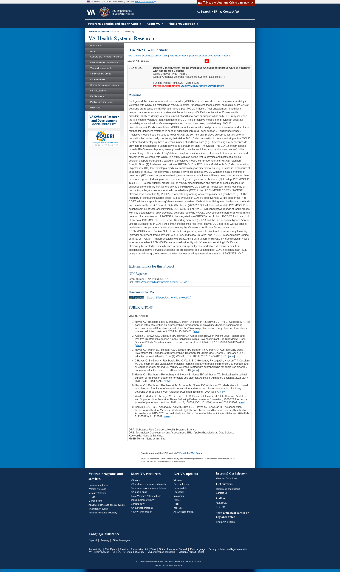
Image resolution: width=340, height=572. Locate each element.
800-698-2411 (223, 503)
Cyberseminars (97, 79)
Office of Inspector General (173, 549)
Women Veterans (97, 489)
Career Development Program (104, 85)
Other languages (121, 540)
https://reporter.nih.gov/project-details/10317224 (162, 281)
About (93, 51)
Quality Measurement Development (202, 85)
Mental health (95, 500)
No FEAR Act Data (122, 552)
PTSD (92, 497)
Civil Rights (111, 549)
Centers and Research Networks (106, 57)
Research (105, 32)
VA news (178, 480)
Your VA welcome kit (141, 511)
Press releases (181, 484)
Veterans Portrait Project (191, 552)
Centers (194, 55)
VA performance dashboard (161, 552)
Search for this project (167, 297)
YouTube (178, 508)
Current (137, 55)
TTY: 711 (220, 507)
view (196, 331)
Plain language (197, 549)
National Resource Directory (103, 512)
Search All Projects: (139, 61)
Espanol (93, 540)
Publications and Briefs (101, 102)
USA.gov (139, 552)
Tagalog (104, 540)
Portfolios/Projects (178, 55)
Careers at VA (138, 503)
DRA (158, 55)
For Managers (97, 96)
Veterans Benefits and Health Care (113, 23)
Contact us (221, 492)
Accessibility (95, 549)
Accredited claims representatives (148, 488)
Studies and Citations (100, 74)
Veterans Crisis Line (226, 478)
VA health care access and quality (148, 484)
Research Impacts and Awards (105, 62)
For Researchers (98, 91)
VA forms (135, 480)
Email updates (181, 488)
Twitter (177, 500)
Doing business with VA (143, 500)
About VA (154, 23)
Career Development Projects (215, 55)
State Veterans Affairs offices (146, 496)
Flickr (176, 503)
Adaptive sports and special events (107, 505)
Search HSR (208, 11)
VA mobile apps (139, 492)
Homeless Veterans (99, 485)
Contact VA (230, 11)
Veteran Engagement (100, 68)
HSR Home (94, 32)
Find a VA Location (182, 23)
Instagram (179, 496)
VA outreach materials (142, 508)
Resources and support (228, 489)
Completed (148, 55)
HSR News (95, 108)
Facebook (179, 492)
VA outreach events (99, 508)
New (130, 55)
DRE (165, 55)
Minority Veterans (97, 493)
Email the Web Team (190, 453)
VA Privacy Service (99, 552)
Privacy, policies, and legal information (228, 549)
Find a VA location (225, 522)
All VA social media (183, 511)
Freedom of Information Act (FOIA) (138, 549)
